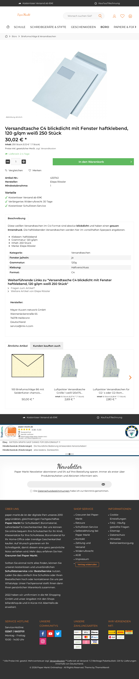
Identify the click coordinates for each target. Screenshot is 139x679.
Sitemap (115, 530)
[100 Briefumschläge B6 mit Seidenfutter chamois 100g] (27, 366)
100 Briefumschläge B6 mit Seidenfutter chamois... (28, 391)
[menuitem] (130, 16)
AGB (78, 555)
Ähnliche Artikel (18, 345)
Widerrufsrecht (84, 550)
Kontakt (80, 538)
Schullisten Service (86, 526)
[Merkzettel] (122, 16)
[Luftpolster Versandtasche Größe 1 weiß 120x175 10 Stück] (69, 366)
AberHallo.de (50, 602)
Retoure (80, 522)
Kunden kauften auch (47, 345)
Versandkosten (57, 661)
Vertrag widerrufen (87, 564)
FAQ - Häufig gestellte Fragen (119, 524)
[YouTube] (50, 633)
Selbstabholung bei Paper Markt (86, 532)
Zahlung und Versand (83, 545)
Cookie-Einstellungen (118, 516)
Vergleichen (15, 170)
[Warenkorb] (130, 16)
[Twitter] (58, 633)
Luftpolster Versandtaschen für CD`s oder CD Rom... (111, 391)
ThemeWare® (102, 667)
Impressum (82, 559)
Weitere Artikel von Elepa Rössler (30, 291)
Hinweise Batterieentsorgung (122, 541)
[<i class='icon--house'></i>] (8, 27)
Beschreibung (16, 218)
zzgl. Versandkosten (46, 148)
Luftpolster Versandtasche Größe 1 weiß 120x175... (69, 391)
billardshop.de (13, 602)
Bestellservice (42, 571)
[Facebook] (42, 633)
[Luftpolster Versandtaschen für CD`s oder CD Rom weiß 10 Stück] (111, 366)
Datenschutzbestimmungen (54, 490)
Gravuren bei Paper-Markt (87, 516)
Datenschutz (117, 534)
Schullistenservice (16, 571)
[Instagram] (42, 641)
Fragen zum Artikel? (22, 288)
